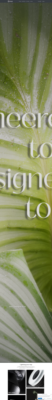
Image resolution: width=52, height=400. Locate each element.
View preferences (49, 398)
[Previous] (1, 183)
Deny (44, 398)
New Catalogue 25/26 (19, 307)
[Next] (50, 183)
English (39, 1)
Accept (40, 398)
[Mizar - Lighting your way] (10, 1)
